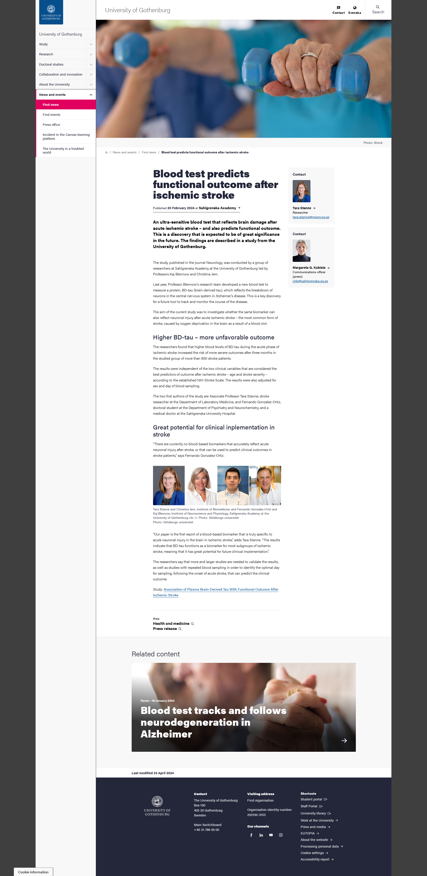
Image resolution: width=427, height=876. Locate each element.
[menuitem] (338, 10)
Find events (51, 114)
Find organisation (260, 800)
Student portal (314, 798)
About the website (315, 839)
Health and (171, 623)
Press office (51, 124)
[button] (378, 10)
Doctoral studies (51, 64)
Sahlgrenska (218, 208)
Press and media (314, 826)
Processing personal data (320, 846)
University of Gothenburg (60, 34)
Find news (51, 104)
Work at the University (317, 820)
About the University (54, 84)
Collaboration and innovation (61, 74)
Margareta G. (309, 267)
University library (316, 812)
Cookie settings (313, 852)
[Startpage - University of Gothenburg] (66, 14)
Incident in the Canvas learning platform (66, 136)
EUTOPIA (308, 833)
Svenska (354, 12)
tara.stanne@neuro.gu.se (311, 217)
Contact (338, 12)
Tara (302, 208)
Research (46, 54)
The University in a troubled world (63, 150)
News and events (52, 94)
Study (43, 44)
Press (165, 628)
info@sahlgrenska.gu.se (310, 281)
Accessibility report (315, 859)
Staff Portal (312, 805)
